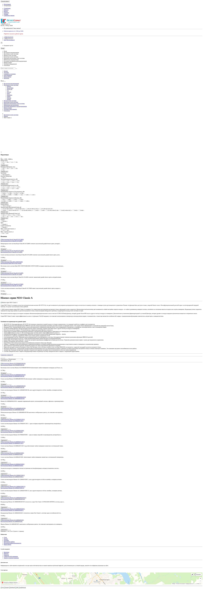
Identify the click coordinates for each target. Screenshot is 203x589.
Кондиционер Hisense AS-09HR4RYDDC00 (12, 376)
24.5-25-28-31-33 (20, 208)
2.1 (3, 187)
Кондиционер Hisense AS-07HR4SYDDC (12, 432)
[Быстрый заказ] (7, 249)
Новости (6, 9)
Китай (4, 221)
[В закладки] (9, 249)
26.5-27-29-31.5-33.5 (33, 208)
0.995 (10, 194)
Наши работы (7, 76)
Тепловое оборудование (10, 109)
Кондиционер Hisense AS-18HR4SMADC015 (13, 499)
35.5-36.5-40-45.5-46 (53, 210)
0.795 (4, 194)
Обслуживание (8, 75)
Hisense (9, 86)
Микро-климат (8, 108)
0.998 (16, 194)
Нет (4, 177)
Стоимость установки (10, 74)
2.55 (13, 180)
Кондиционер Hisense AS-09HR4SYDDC (12, 454)
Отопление (7, 110)
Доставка (6, 72)
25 (8, 168)
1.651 (27, 194)
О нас (5, 537)
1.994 (27, 201)
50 (16, 168)
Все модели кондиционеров (11, 83)
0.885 (10, 201)
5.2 (8, 182)
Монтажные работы (9, 541)
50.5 (4, 215)
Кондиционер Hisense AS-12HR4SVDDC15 (12, 488)
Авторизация (7, 5)
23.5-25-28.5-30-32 (7, 208)
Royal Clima (10, 88)
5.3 (13, 188)
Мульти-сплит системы (10, 100)
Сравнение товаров (9, 15)
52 (14, 215)
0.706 (21, 199)
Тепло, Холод (6, 205)
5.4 (13, 182)
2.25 (8, 187)
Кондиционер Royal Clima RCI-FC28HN (11, 241)
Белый (4, 224)
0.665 (10, 199)
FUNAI (9, 92)
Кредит (6, 11)
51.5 (9, 215)
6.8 (17, 188)
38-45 (76, 210)
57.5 (17, 216)
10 (7, 233)
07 (3, 162)
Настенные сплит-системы (11, 85)
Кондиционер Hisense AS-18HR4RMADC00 (12, 398)
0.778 (16, 193)
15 (3, 230)
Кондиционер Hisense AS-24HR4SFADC (12, 521)
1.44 (16, 201)
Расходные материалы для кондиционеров (15, 106)
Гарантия (6, 555)
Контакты (6, 78)
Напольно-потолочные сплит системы (14, 103)
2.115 (33, 194)
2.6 (18, 180)
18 (16, 162)
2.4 (8, 180)
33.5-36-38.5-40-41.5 (27, 210)
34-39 (37, 210)
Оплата (6, 71)
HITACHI (9, 89)
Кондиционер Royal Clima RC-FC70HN (11, 285)
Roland (9, 99)
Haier (8, 93)
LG (8, 90)
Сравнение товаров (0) (7, 355)
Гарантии (6, 12)
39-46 (82, 210)
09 (8, 162)
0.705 (15, 199)
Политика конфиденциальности (12, 543)
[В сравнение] (10, 249)
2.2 (3, 180)
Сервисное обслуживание (11, 556)
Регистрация (7, 4)
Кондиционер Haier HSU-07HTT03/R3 (11, 263)
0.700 (10, 193)
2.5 (13, 187)
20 (3, 168)
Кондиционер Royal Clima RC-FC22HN (11, 274)
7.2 (17, 182)
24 (3, 163)
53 (3, 216)
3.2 (3, 182)
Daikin (8, 96)
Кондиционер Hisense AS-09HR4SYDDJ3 (12, 465)
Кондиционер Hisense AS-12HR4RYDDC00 (12, 387)
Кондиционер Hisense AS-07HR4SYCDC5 (12, 421)
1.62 (21, 194)
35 (12, 168)
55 (8, 216)
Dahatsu (9, 98)
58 (22, 216)
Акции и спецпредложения (11, 558)
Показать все (4, 165)
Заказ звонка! (12, 28)
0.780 (22, 193)
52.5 (19, 215)
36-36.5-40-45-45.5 (66, 210)
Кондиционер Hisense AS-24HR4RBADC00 (12, 409)
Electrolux (9, 95)
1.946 (21, 201)
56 (12, 216)
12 (12, 162)
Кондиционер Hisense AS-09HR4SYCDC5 (12, 443)
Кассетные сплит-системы (11, 102)
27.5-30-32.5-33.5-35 (47, 208)
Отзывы (6, 14)
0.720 (4, 201)
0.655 (4, 193)
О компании (7, 8)
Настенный (6, 174)
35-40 (43, 210)
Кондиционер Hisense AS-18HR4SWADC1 (12, 510)
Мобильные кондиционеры (11, 105)
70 (3, 170)
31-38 (4, 210)
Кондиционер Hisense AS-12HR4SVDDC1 (12, 476)
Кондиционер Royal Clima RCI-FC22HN (11, 252)
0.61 (4, 199)
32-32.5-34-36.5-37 (13, 210)
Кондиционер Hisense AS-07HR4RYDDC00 (12, 365)
